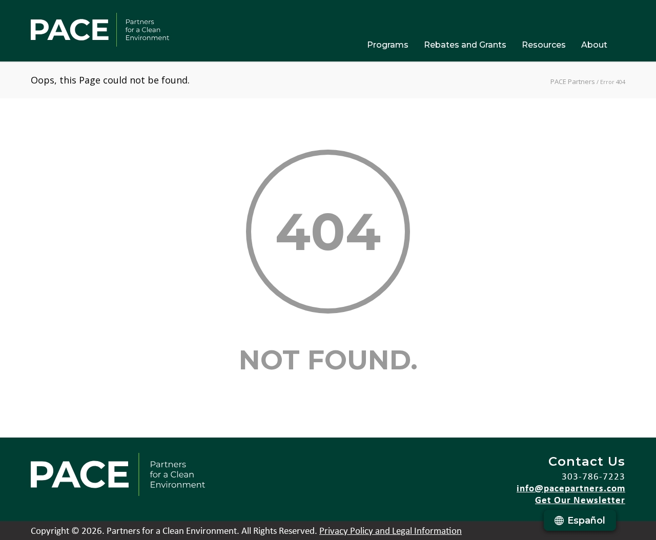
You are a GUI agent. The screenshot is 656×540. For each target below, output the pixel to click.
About (594, 45)
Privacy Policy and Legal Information (390, 530)
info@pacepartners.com (571, 487)
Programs (387, 45)
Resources (544, 45)
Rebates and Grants (465, 45)
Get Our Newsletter (580, 499)
